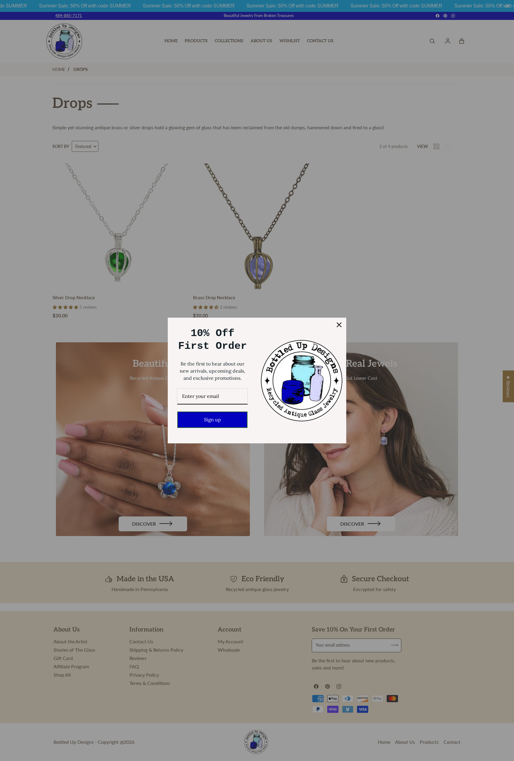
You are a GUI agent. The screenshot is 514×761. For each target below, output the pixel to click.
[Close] (339, 325)
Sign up (212, 420)
